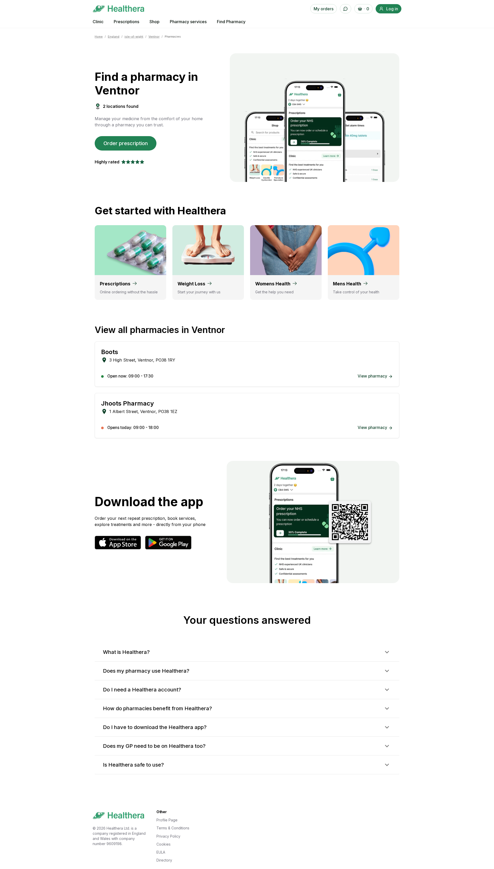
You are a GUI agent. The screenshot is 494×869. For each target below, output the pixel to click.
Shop (154, 21)
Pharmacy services (188, 21)
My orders (323, 8)
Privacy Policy (168, 836)
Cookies (163, 844)
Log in (392, 8)
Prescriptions (126, 21)
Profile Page (167, 820)
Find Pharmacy (231, 21)
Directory (164, 860)
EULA (160, 852)
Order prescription (125, 143)
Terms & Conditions (172, 828)
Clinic (98, 21)
